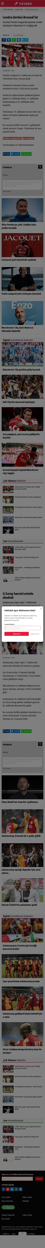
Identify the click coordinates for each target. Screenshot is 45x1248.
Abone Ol (16, 634)
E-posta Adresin (9, 624)
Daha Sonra (35, 634)
